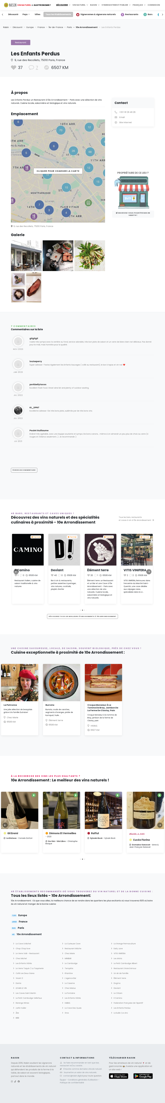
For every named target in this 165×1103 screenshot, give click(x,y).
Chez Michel (21, 958)
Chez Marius (70, 988)
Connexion (154, 5)
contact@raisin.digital (73, 1076)
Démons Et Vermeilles (61, 835)
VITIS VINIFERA (135, 570)
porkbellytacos (38, 384)
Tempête (68, 968)
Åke (17, 1013)
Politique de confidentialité (72, 1082)
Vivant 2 (19, 978)
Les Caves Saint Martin (25, 993)
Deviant (57, 570)
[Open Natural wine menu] (87, 5)
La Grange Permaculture (124, 943)
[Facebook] (19, 1081)
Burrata (50, 705)
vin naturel (136, 1062)
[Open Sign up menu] (130, 5)
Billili (17, 1018)
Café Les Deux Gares (24, 973)
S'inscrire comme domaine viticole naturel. (82, 1069)
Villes (37, 14)
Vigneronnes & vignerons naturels (98, 14)
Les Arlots (117, 958)
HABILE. (94, 725)
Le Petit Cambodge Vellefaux (28, 998)
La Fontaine (69, 993)
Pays (25, 14)
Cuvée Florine (141, 839)
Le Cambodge (70, 963)
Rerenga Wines (22, 1003)
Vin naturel (78, 5)
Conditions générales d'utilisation (83, 1080)
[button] (80, 610)
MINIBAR (67, 958)
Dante (18, 983)
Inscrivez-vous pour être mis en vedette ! (134, 214)
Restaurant (20, 42)
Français (138, 5)
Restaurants (131, 14)
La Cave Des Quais (72, 1008)
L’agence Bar (70, 978)
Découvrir (62, 5)
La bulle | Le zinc (120, 1013)
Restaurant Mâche (72, 948)
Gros (66, 1013)
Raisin (6, 27)
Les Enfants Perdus (121, 1008)
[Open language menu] (145, 5)
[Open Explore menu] (69, 5)
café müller (20, 1008)
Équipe (63, 1080)
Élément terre (98, 570)
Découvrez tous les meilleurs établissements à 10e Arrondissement (82, 616)
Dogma (116, 983)
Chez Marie (12, 717)
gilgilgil (34, 338)
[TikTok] (15, 1081)
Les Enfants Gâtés (23, 963)
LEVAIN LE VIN (21, 988)
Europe (30, 27)
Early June (118, 948)
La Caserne (69, 983)
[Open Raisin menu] (99, 5)
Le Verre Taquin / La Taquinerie (29, 968)
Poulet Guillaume (39, 430)
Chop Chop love (22, 948)
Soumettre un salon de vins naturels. (80, 1072)
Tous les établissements (58, 14)
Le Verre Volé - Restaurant (27, 953)
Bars (150, 14)
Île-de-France (56, 27)
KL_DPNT (34, 407)
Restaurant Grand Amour (124, 968)
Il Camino (22, 570)
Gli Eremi (12, 833)
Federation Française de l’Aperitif (128, 1003)
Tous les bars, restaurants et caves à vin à (135, 518)
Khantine (68, 973)
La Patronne (10, 705)
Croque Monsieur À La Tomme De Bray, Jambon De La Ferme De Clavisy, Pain (102, 708)
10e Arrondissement (87, 27)
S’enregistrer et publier (115, 5)
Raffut (95, 833)
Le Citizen (117, 993)
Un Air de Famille (120, 973)
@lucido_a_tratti (137, 833)
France (41, 27)
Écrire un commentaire (24, 470)
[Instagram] (12, 1081)
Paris (69, 27)
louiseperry (36, 361)
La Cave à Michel (23, 943)
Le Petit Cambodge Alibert (125, 963)
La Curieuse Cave (72, 943)
